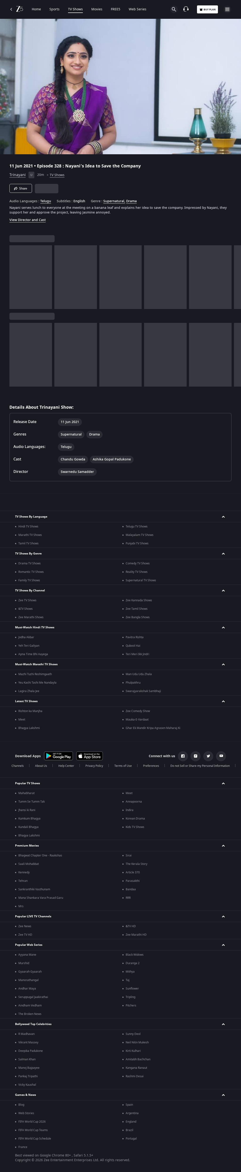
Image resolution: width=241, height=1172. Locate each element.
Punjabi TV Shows (137, 543)
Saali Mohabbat (28, 864)
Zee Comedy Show (138, 711)
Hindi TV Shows (28, 526)
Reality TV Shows (137, 572)
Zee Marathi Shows (31, 617)
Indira (129, 810)
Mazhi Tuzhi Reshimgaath (35, 674)
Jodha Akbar (26, 637)
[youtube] (221, 756)
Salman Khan (27, 1059)
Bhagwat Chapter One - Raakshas (40, 855)
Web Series (137, 9)
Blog (21, 1105)
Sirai (129, 855)
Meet (21, 719)
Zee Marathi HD (136, 935)
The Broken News (29, 1014)
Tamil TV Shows (28, 543)
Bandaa (131, 889)
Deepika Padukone (30, 1051)
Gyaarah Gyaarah (30, 972)
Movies (96, 9)
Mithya (130, 972)
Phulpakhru (133, 683)
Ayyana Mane (27, 955)
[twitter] (208, 756)
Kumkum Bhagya (29, 818)
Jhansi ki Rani (26, 810)
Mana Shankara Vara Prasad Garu (40, 898)
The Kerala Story (136, 864)
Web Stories (26, 1113)
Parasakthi (133, 881)
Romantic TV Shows (31, 572)
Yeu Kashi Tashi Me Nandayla (37, 683)
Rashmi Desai (135, 1076)
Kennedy (24, 872)
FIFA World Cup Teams (33, 1130)
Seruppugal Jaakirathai (33, 997)
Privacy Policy (94, 766)
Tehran (23, 881)
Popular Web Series (28, 944)
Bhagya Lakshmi (29, 728)
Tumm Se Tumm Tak (31, 802)
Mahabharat (26, 793)
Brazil (129, 1130)
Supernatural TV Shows (141, 580)
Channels (18, 766)
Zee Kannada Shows (139, 600)
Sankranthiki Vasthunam (34, 889)
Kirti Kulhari (133, 1051)
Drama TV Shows (29, 563)
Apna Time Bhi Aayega (33, 654)
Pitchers (131, 1005)
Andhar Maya (27, 988)
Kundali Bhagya (28, 827)
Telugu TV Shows (137, 526)
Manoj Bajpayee (29, 1068)
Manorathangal (28, 980)
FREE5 (115, 9)
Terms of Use (123, 766)
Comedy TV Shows (138, 563)
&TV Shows (25, 609)
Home (36, 9)
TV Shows (75, 9)
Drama (131, 201)
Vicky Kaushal (27, 1085)
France (22, 1147)
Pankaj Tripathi (28, 1076)
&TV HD (131, 926)
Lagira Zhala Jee (28, 691)
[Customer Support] (185, 9)
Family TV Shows (29, 580)
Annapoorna (134, 802)
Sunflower (132, 988)
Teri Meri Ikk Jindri (137, 654)
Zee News (24, 926)
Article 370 (133, 872)
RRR (128, 898)
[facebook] (183, 756)
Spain (129, 1105)
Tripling (130, 997)
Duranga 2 (133, 963)
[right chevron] (14, 277)
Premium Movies (27, 845)
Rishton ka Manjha (30, 711)
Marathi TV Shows (30, 535)
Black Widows (135, 955)
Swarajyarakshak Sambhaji (143, 691)
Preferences (151, 766)
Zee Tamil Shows (137, 609)
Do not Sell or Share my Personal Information (200, 766)
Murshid (23, 963)
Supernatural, (114, 201)
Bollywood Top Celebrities (33, 1024)
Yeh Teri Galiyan (28, 646)
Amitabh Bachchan (138, 1059)
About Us (41, 766)
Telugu (45, 201)
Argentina (132, 1113)
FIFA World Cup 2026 (32, 1122)
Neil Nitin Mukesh (137, 1042)
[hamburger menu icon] (227, 9)
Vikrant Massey (28, 1042)
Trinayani (17, 175)
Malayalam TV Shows (139, 535)
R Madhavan (26, 1034)
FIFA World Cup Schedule (34, 1138)
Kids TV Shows (135, 827)
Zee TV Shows (27, 600)
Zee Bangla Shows (138, 617)
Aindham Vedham (30, 1005)
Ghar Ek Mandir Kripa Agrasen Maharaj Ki (153, 728)
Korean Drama (135, 818)
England (131, 1122)
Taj (127, 980)
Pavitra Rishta (135, 637)
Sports (54, 9)
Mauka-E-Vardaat (137, 719)
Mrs (21, 906)
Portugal (131, 1138)
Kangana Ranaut (136, 1068)
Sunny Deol (133, 1034)
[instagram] (196, 756)
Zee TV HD (25, 935)
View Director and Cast (27, 220)
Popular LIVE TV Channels (33, 916)
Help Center (66, 766)
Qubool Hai (133, 646)
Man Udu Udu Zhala (139, 674)
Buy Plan (210, 9)
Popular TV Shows (27, 783)
